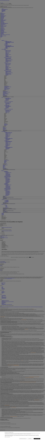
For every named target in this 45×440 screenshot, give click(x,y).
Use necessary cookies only (23, 438)
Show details (30, 438)
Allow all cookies (37, 438)
